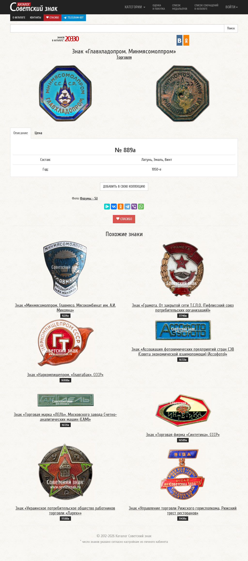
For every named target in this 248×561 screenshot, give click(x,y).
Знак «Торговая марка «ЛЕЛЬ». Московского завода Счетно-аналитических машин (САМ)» (65, 417)
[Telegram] (127, 206)
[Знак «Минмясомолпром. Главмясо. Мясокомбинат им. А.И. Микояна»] (65, 269)
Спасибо (54, 17)
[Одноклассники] (121, 206)
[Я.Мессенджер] (107, 206)
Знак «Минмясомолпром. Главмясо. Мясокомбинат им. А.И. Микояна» (65, 308)
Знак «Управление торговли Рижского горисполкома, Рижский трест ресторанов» (183, 511)
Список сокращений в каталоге (206, 7)
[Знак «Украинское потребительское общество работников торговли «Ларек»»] (65, 472)
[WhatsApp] (141, 206)
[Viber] (134, 206)
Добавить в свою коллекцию (124, 187)
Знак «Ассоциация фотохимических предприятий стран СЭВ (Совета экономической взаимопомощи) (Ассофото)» (183, 352)
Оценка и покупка (159, 7)
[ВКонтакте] (114, 206)
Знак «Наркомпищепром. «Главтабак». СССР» (65, 374)
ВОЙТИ (230, 7)
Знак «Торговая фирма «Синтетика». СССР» (183, 434)
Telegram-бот (76, 17)
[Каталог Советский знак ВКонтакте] (179, 40)
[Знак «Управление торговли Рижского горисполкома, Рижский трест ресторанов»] (183, 472)
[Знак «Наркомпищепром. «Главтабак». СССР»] (65, 342)
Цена (38, 133)
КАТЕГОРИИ (134, 7)
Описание (20, 133)
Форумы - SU (89, 198)
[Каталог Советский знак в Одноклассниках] (186, 40)
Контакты (35, 17)
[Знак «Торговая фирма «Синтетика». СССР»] (183, 410)
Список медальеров (179, 7)
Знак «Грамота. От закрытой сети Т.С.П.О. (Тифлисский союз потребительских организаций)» (183, 308)
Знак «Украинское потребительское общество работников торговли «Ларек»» (65, 511)
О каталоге (19, 17)
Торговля (124, 57)
